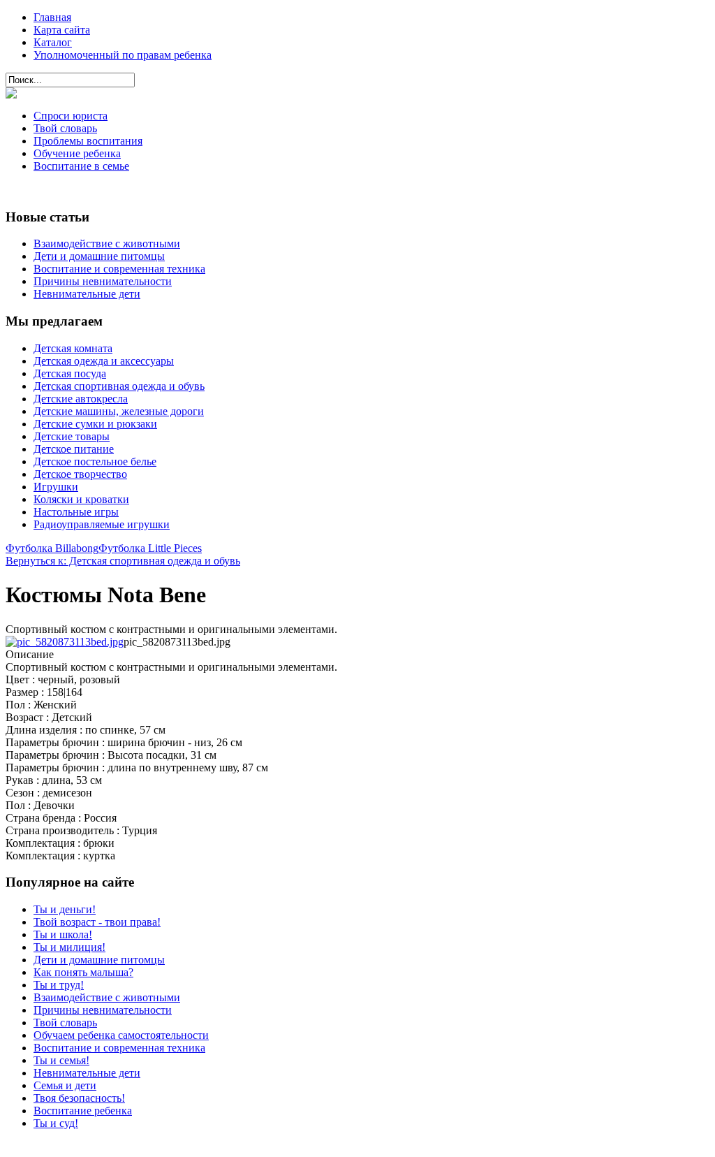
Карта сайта (62, 30)
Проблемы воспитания (88, 141)
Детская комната (73, 348)
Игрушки (56, 487)
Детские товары (72, 436)
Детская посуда (70, 373)
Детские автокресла (81, 399)
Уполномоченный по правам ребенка (123, 55)
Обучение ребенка (77, 153)
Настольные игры (76, 512)
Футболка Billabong (52, 548)
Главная (52, 17)
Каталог (53, 42)
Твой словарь (65, 128)
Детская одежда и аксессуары (104, 361)
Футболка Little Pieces (150, 548)
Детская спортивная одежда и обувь (119, 386)
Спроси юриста (71, 116)
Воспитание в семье (81, 166)
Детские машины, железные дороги (119, 411)
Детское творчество (80, 474)
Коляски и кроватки (81, 499)
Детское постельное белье (95, 461)
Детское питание (74, 449)
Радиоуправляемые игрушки (102, 524)
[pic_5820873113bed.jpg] (65, 642)
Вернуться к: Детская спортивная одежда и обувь (123, 561)
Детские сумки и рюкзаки (95, 424)
